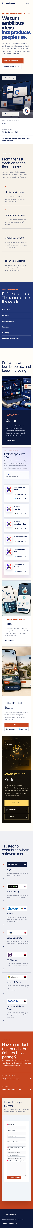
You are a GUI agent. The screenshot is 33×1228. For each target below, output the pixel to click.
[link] (10, 729)
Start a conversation (12, 60)
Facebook (11, 1223)
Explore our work (11, 66)
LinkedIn (4, 1223)
